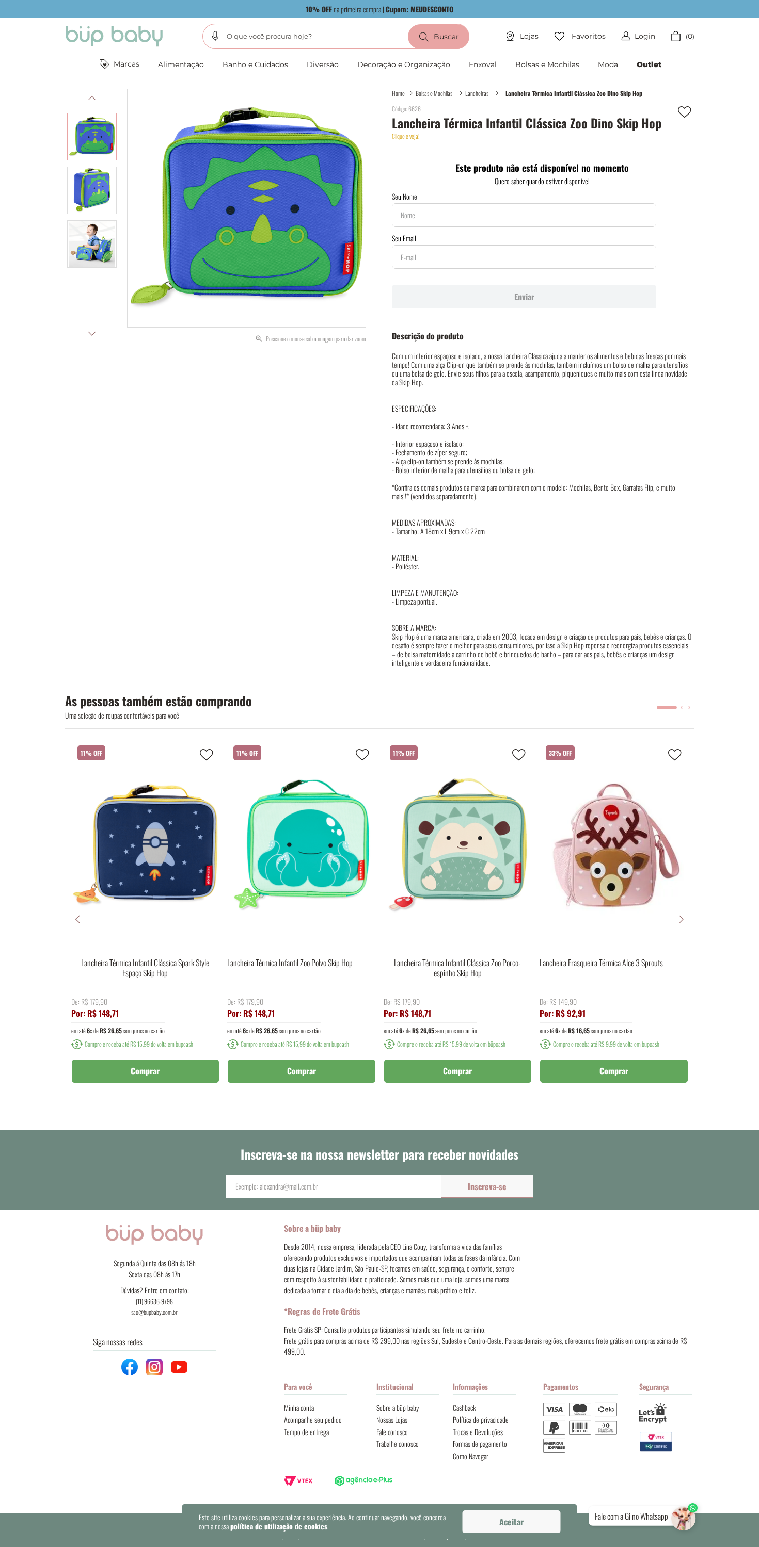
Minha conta (299, 1407)
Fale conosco (392, 1431)
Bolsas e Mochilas (434, 93)
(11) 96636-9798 (154, 1301)
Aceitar (511, 1522)
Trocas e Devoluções (478, 1431)
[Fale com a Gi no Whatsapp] (684, 1516)
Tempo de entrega (306, 1431)
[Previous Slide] (77, 919)
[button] (215, 36)
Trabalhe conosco (397, 1443)
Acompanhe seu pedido (313, 1419)
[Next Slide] (681, 919)
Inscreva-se (487, 1186)
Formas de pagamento (480, 1443)
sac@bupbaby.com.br (154, 1312)
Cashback (464, 1407)
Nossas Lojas (391, 1419)
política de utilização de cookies (278, 1526)
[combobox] (335, 36)
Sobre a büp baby (397, 1407)
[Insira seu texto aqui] (665, 1442)
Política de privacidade (481, 1419)
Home (398, 93)
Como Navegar (470, 1456)
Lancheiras (476, 93)
